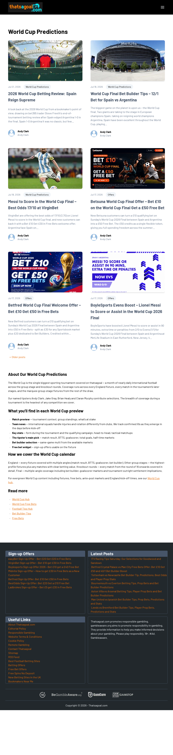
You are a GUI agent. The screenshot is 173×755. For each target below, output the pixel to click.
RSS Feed (13, 657)
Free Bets (18, 518)
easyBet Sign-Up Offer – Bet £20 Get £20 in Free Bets (39, 558)
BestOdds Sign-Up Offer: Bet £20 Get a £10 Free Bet (38, 583)
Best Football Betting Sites (24, 661)
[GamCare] (97, 695)
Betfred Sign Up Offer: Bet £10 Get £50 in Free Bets (38, 579)
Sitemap (13, 652)
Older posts (18, 357)
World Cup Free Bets (24, 503)
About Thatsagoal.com (21, 624)
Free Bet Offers (17, 669)
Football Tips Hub (22, 508)
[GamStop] (122, 695)
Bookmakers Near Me (20, 681)
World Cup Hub (21, 499)
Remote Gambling (18, 644)
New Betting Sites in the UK (24, 677)
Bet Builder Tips (21, 513)
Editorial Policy (17, 628)
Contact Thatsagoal (19, 648)
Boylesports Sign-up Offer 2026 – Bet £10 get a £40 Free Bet (43, 566)
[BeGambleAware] (66, 695)
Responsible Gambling (21, 632)
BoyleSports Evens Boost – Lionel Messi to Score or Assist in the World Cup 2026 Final (126, 311)
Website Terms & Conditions (25, 636)
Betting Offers (16, 665)
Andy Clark (23, 131)
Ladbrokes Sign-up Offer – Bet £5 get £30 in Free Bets (40, 587)
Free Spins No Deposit (21, 673)
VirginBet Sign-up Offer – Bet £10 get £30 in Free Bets (39, 562)
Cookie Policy (16, 640)
